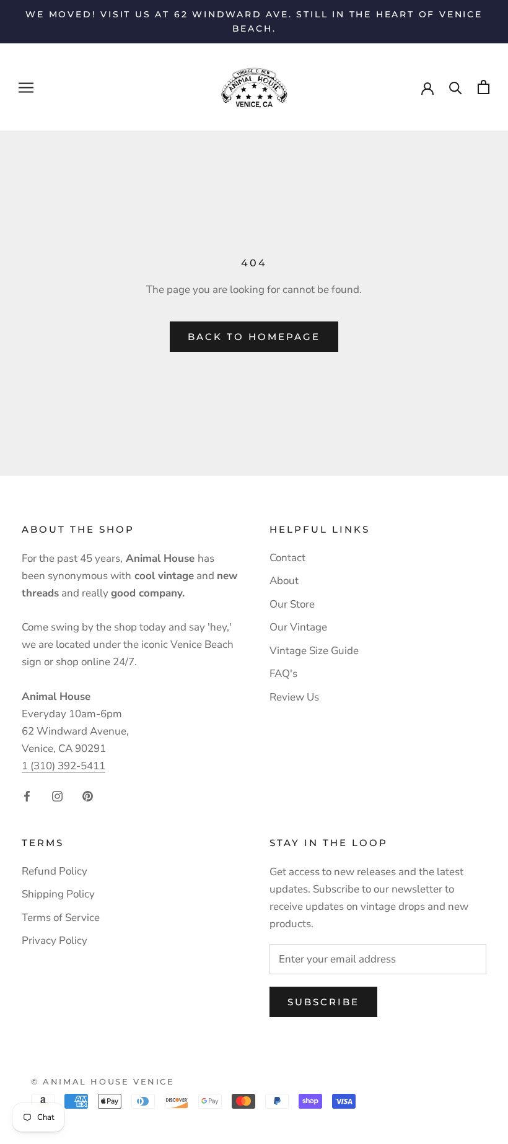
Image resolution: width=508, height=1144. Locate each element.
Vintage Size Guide (314, 651)
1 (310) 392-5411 (63, 766)
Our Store (292, 604)
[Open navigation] (26, 87)
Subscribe (323, 1002)
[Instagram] (57, 796)
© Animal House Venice (103, 1081)
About (284, 581)
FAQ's (283, 673)
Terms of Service (61, 917)
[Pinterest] (87, 796)
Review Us (294, 697)
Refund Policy (54, 871)
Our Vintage (298, 627)
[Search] (455, 87)
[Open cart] (483, 87)
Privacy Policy (54, 940)
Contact (287, 558)
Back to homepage (254, 337)
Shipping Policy (58, 894)
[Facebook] (27, 796)
